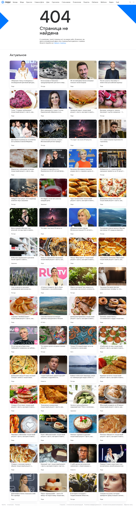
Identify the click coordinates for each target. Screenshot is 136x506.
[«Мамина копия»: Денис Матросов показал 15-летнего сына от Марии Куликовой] (83, 222)
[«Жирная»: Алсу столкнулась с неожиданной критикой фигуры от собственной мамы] (23, 74)
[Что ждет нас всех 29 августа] (83, 133)
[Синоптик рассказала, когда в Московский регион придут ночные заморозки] (53, 133)
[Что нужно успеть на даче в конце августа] (53, 340)
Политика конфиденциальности (92, 504)
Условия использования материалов (113, 504)
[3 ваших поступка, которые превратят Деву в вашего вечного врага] (112, 487)
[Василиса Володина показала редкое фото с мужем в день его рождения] (83, 163)
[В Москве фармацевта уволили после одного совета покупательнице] (23, 251)
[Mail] (2, 2)
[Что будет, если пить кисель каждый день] (53, 192)
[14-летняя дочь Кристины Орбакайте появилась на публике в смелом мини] (23, 340)
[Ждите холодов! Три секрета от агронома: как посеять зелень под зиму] (83, 281)
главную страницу (60, 43)
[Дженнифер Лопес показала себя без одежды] (23, 487)
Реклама (17, 504)
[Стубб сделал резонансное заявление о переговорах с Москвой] (83, 458)
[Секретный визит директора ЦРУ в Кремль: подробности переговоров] (53, 369)
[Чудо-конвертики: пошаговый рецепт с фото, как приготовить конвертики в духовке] (83, 192)
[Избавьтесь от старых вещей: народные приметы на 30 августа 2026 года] (112, 163)
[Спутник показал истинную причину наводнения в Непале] (53, 310)
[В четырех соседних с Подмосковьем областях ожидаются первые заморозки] (83, 487)
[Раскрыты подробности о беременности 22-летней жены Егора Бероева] (53, 163)
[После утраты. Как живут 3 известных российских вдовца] (112, 74)
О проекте (62, 504)
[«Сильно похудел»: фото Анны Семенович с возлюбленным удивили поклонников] (53, 281)
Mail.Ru (4, 504)
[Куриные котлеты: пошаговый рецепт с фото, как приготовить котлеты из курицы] (112, 369)
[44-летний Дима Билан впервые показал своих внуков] (83, 74)
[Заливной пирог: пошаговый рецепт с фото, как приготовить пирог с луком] (83, 104)
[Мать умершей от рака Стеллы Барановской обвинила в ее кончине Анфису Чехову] (53, 104)
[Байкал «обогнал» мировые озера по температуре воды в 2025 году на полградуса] (83, 369)
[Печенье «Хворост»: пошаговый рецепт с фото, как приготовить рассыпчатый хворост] (112, 428)
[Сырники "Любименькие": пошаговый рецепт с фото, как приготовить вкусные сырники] (23, 310)
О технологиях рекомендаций (75, 504)
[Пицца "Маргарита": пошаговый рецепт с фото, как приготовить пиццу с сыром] (83, 251)
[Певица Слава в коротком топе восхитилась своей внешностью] (112, 458)
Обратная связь (128, 504)
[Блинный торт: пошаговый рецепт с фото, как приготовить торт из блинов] (53, 458)
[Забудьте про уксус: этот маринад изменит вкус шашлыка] (23, 192)
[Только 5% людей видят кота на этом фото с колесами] (83, 340)
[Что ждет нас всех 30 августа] (53, 222)
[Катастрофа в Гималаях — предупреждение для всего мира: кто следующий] (53, 74)
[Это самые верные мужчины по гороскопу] (112, 133)
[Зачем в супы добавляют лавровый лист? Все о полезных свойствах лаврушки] (83, 399)
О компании (10, 504)
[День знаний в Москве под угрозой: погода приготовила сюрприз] (23, 222)
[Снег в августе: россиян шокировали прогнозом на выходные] (23, 281)
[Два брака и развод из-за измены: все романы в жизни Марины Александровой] (23, 133)
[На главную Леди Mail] (7, 2)
